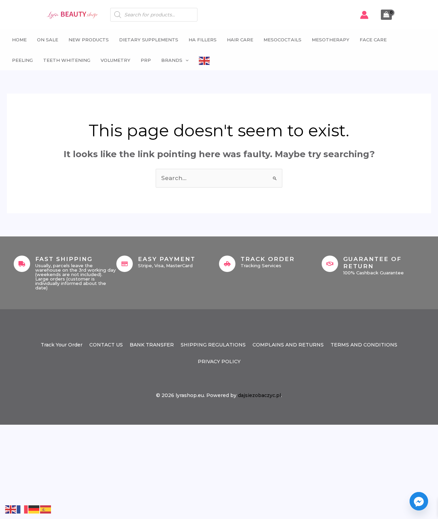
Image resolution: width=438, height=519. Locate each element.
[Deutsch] (34, 508)
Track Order (268, 259)
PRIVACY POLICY (219, 361)
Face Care (373, 39)
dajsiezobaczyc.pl (259, 395)
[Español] (46, 508)
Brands (171, 60)
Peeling (22, 60)
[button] (185, 60)
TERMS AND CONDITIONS (364, 345)
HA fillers (203, 39)
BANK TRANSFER (152, 345)
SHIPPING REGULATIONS (213, 345)
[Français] (22, 508)
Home (19, 39)
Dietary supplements (148, 39)
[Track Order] (227, 264)
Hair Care (240, 39)
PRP (146, 60)
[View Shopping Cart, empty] (386, 15)
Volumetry (115, 60)
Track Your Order (61, 345)
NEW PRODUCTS (88, 39)
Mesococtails (282, 39)
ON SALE (47, 39)
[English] (204, 60)
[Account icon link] (364, 15)
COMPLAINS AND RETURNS (288, 345)
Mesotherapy (330, 39)
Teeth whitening (66, 60)
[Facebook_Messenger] (419, 501)
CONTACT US (106, 345)
